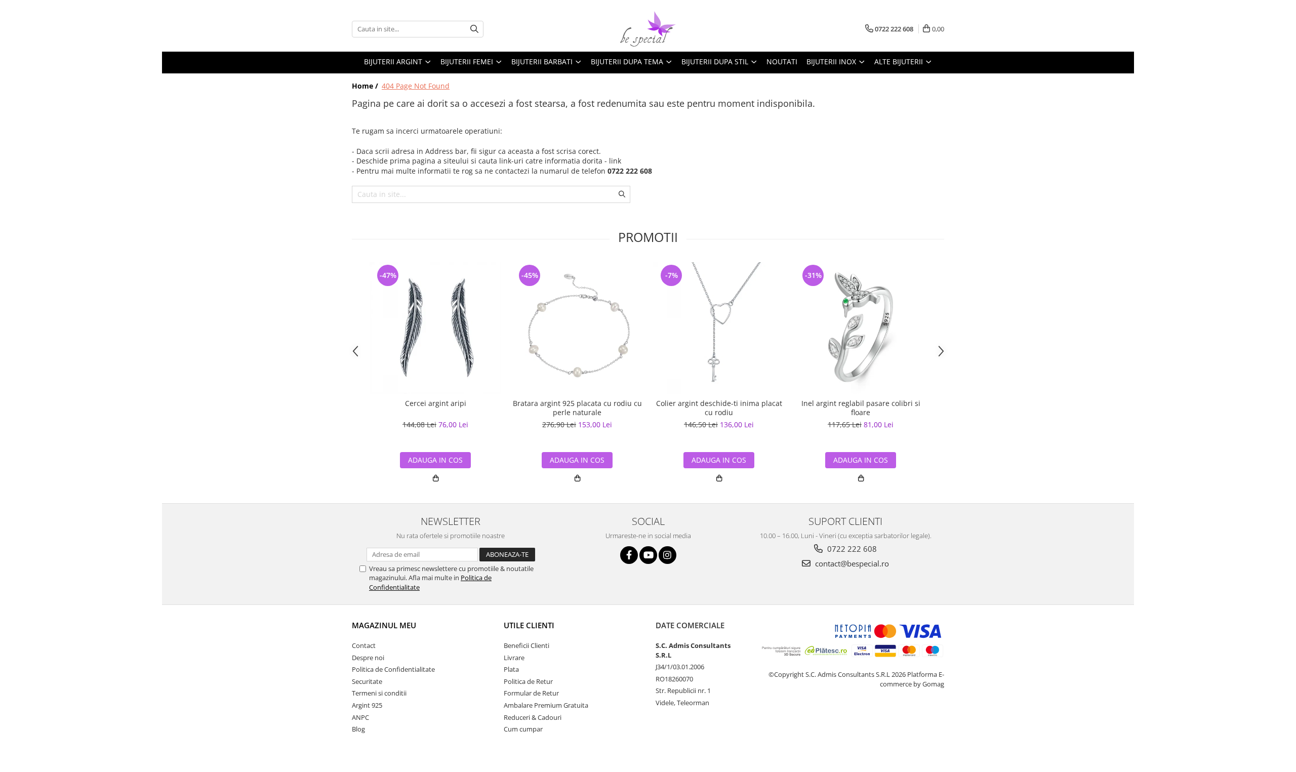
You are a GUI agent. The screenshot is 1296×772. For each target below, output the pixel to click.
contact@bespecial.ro (851, 563)
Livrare (514, 657)
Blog (358, 729)
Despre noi (368, 657)
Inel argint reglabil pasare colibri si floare (860, 408)
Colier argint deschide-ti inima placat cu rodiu (719, 408)
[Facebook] (629, 555)
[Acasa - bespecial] (648, 29)
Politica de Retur (528, 681)
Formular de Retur (531, 693)
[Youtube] (648, 555)
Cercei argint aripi (435, 403)
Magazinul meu (384, 625)
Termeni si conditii (379, 693)
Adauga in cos (435, 460)
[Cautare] (474, 29)
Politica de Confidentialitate (393, 669)
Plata (511, 669)
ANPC (360, 717)
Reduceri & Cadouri (532, 717)
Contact (364, 645)
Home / (366, 86)
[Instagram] (667, 555)
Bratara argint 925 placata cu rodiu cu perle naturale (577, 408)
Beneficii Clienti (526, 645)
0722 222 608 (851, 549)
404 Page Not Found (416, 86)
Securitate (367, 681)
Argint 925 (367, 705)
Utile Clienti (529, 625)
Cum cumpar (523, 729)
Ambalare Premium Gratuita (546, 705)
